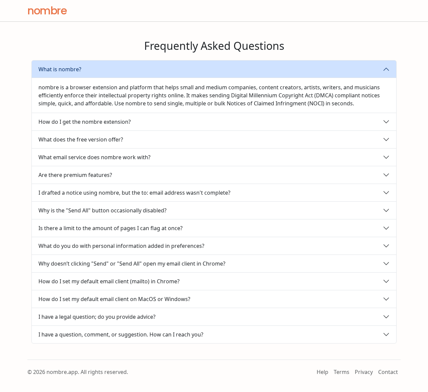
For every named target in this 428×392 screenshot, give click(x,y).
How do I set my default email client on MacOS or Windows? (114, 299)
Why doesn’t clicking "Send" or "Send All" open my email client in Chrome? (131, 263)
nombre (47, 10)
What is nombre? (59, 69)
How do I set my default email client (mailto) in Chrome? (109, 281)
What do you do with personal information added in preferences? (121, 246)
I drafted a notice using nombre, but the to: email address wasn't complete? (134, 192)
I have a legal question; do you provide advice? (96, 316)
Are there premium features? (75, 175)
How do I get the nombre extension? (84, 121)
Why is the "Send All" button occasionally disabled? (102, 210)
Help (322, 372)
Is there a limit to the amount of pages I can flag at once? (110, 228)
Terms (341, 372)
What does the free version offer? (80, 139)
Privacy (364, 372)
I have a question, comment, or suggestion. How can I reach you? (120, 334)
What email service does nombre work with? (94, 157)
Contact (388, 372)
